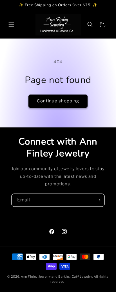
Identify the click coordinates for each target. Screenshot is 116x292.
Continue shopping (58, 101)
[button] (11, 24)
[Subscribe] (98, 200)
